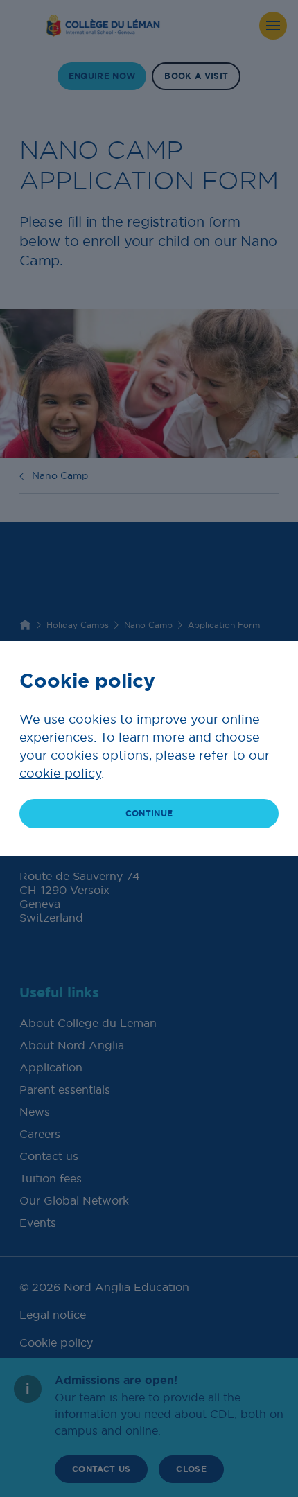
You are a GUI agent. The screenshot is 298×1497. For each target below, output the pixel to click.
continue (149, 813)
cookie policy (60, 773)
